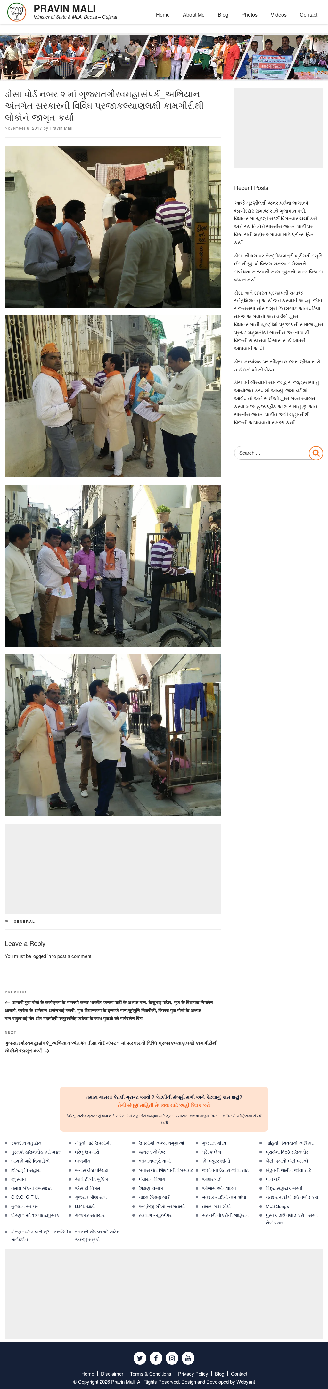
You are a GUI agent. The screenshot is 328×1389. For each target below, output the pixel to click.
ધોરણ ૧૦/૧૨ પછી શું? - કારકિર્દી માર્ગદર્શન (39, 1235)
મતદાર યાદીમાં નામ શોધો (224, 1197)
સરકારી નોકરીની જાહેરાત (225, 1215)
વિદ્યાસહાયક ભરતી (284, 1188)
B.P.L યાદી (85, 1206)
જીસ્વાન (18, 1179)
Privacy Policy (193, 1373)
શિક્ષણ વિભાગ (151, 1188)
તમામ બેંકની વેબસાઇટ (31, 1188)
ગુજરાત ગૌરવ (214, 1143)
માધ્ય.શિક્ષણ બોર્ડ (154, 1197)
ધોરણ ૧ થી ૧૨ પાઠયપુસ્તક (35, 1215)
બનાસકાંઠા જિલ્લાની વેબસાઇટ (166, 1170)
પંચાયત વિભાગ (152, 1179)
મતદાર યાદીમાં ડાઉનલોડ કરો (292, 1197)
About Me (194, 14)
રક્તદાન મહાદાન (26, 1143)
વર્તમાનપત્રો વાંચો (155, 1161)
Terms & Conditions (150, 1373)
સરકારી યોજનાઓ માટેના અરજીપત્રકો (98, 1235)
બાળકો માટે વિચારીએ (30, 1161)
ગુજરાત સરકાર (24, 1206)
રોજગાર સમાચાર (90, 1215)
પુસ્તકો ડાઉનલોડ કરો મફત (36, 1152)
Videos (279, 14)
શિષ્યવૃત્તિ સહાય (26, 1170)
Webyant (245, 1381)
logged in (41, 956)
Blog (223, 14)
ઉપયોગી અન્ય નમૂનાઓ (161, 1143)
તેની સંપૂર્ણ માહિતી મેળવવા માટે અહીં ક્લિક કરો (164, 1105)
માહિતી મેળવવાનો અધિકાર (290, 1143)
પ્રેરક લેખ (211, 1152)
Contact (308, 14)
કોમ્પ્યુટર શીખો (216, 1161)
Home (163, 14)
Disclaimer (112, 1373)
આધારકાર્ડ (211, 1179)
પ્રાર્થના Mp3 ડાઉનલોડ (287, 1152)
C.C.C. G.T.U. (25, 1197)
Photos (250, 14)
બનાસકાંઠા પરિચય (91, 1170)
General (25, 921)
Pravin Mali (61, 128)
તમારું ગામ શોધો (216, 1206)
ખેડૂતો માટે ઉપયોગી (93, 1143)
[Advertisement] (113, 869)
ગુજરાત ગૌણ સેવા (91, 1197)
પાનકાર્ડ (273, 1179)
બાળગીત (82, 1161)
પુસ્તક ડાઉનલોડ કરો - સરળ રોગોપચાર (292, 1219)
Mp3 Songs (277, 1206)
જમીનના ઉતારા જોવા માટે (225, 1170)
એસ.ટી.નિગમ (87, 1188)
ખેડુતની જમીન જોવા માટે (288, 1170)
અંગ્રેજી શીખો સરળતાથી (162, 1206)
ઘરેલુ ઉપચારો (87, 1152)
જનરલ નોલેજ (152, 1152)
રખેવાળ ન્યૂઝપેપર (155, 1215)
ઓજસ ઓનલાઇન (219, 1188)
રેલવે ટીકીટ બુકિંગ (91, 1179)
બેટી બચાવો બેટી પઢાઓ (287, 1161)
